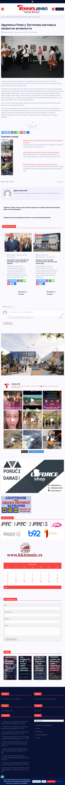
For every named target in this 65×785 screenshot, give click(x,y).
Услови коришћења (41, 734)
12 (24, 575)
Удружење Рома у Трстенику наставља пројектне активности (23, 17)
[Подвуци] (14, 317)
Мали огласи (39, 731)
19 (24, 578)
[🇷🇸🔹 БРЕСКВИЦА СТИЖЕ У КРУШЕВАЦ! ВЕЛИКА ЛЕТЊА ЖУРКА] (13, 419)
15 (49, 575)
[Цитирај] (23, 317)
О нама (38, 737)
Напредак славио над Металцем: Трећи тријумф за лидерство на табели (40, 663)
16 (57, 575)
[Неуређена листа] (21, 317)
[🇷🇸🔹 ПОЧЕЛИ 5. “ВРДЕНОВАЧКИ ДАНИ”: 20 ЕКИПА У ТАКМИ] (32, 419)
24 (7, 581)
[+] (32, 317)
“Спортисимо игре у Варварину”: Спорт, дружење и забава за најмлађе (25, 663)
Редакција (12, 255)
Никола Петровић (9, 673)
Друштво (17, 32)
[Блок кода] (25, 317)
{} (29, 317)
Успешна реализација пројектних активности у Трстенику (40, 164)
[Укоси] (12, 317)
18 (16, 578)
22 (49, 578)
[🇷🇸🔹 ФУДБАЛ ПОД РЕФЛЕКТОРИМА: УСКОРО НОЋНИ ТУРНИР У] (52, 400)
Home (2, 17)
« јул (5, 587)
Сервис (38, 728)
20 (32, 578)
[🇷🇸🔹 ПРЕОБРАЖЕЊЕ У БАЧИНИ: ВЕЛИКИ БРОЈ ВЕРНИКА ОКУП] (13, 400)
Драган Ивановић (8, 32)
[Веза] (28, 317)
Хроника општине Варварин (44, 725)
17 (7, 578)
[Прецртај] (17, 317)
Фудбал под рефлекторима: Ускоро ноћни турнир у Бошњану (10, 662)
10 (7, 575)
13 (32, 575)
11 (15, 575)
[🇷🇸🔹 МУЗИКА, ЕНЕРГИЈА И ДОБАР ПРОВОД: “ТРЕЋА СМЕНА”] (52, 439)
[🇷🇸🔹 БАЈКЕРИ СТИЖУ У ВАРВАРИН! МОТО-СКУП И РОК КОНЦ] (32, 400)
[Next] (60, 652)
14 (40, 575)
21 (40, 578)
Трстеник (60, 181)
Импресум (59, 9)
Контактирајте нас (11, 638)
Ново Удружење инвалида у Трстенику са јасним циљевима (41, 152)
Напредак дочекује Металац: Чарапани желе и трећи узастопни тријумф (54, 662)
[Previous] (57, 652)
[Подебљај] (10, 317)
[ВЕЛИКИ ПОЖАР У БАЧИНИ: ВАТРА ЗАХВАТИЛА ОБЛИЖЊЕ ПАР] (32, 439)
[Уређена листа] (19, 317)
